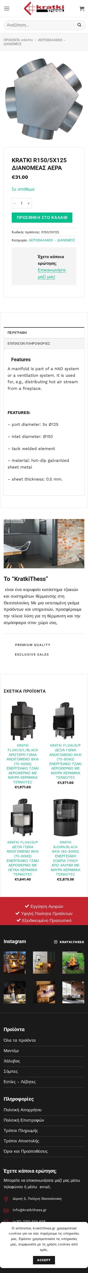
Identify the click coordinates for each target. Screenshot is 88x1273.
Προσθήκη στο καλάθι (42, 217)
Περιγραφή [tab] (17, 333)
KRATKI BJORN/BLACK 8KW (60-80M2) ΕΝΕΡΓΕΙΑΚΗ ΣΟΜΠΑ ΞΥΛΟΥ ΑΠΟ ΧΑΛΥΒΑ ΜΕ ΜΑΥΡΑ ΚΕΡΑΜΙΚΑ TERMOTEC (65, 858)
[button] (7, 8)
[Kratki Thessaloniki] (44, 8)
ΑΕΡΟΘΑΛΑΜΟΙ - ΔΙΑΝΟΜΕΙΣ (52, 240)
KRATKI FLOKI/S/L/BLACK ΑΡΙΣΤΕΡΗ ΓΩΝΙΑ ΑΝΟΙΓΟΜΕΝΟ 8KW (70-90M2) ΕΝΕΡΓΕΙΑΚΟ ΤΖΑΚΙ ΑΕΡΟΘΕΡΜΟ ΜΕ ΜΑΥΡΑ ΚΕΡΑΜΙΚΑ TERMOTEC (23, 763)
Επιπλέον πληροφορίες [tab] (29, 343)
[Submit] (79, 25)
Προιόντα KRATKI (18, 40)
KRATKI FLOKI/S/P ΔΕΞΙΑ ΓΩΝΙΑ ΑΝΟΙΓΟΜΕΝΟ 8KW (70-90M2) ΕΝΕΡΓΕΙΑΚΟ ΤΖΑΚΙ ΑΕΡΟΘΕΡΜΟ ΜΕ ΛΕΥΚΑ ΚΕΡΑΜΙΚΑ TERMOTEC (23, 858)
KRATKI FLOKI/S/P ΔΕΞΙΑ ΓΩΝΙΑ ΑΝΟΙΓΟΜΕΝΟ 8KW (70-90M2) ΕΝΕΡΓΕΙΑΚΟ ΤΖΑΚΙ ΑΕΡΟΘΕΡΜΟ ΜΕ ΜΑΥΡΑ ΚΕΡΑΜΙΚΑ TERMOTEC (65, 761)
